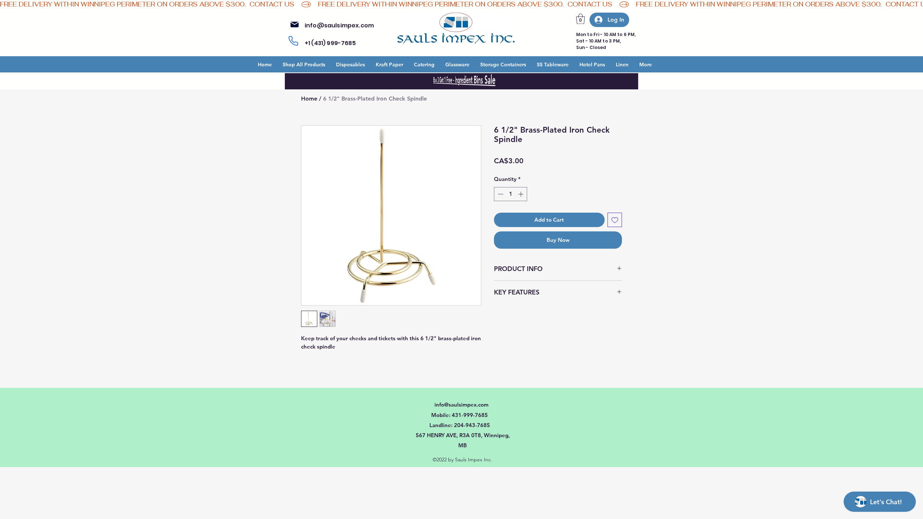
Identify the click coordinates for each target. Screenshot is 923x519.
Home (309, 98)
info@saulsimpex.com (339, 25)
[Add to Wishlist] (615, 220)
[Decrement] (500, 194)
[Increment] (521, 194)
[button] (580, 19)
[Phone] (293, 41)
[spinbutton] (511, 194)
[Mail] (294, 24)
